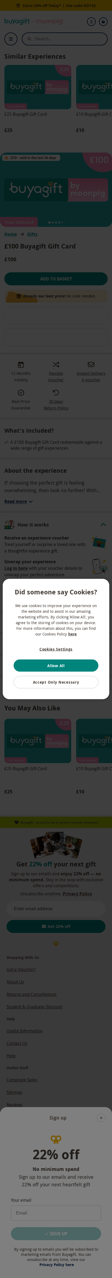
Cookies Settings (56, 649)
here (72, 634)
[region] (56, 639)
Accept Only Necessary (56, 682)
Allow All (55, 665)
